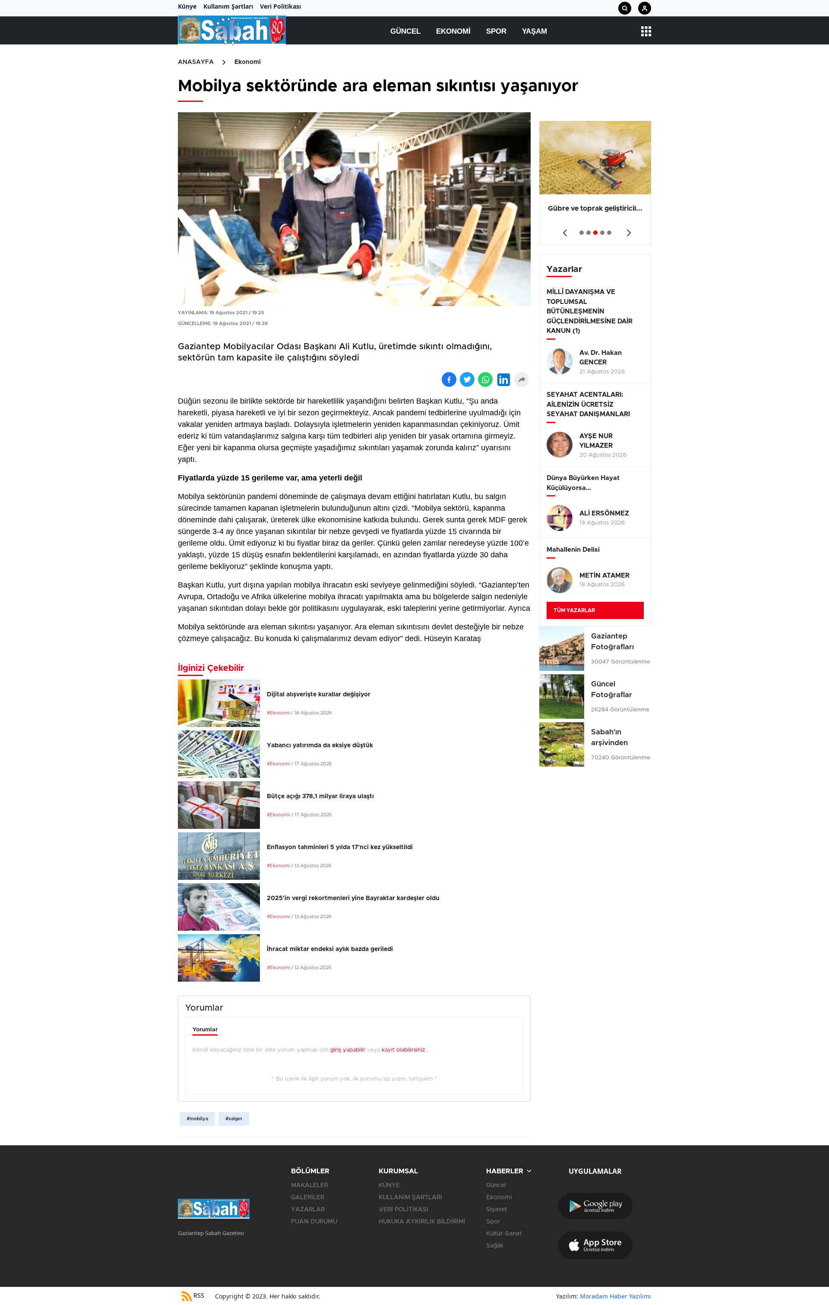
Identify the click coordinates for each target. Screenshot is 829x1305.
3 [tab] (595, 233)
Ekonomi (453, 31)
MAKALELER (309, 1185)
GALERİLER (307, 1197)
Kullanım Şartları (228, 6)
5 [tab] (609, 233)
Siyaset (496, 1210)
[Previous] (563, 230)
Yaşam (534, 31)
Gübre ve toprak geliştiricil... (595, 208)
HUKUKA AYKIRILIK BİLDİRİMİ (422, 1222)
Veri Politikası (280, 6)
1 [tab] (581, 233)
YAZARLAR (308, 1210)
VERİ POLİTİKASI (403, 1210)
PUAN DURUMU (314, 1222)
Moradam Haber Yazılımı (615, 1296)
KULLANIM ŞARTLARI (410, 1197)
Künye (187, 6)
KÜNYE (389, 1185)
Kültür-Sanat (504, 1234)
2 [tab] (588, 233)
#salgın (233, 1118)
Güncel (405, 31)
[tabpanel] (595, 183)
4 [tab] (602, 233)
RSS (198, 1295)
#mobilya (197, 1118)
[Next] (627, 230)
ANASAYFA (196, 62)
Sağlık (494, 1246)
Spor (496, 31)
